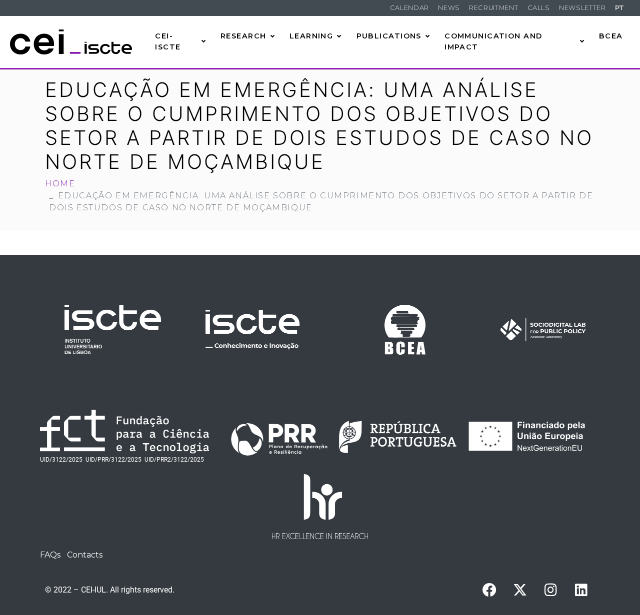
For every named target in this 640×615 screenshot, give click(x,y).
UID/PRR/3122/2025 (114, 459)
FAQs (50, 555)
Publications (389, 35)
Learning (312, 35)
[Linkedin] (581, 590)
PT (619, 7)
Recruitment (493, 7)
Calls (539, 7)
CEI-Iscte (167, 41)
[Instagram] (550, 590)
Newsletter (582, 7)
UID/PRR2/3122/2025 (174, 459)
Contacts (84, 555)
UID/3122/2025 (61, 459)
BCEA (611, 35)
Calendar (409, 7)
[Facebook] (490, 590)
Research (243, 35)
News (449, 7)
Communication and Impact (493, 41)
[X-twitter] (520, 590)
